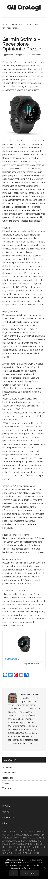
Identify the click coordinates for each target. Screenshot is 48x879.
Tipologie (6, 788)
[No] (44, 867)
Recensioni (7, 778)
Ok (14, 873)
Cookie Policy (8, 817)
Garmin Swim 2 (12, 659)
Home (5, 24)
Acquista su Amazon (32, 664)
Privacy (5, 823)
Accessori (7, 767)
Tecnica (5, 783)
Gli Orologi (24, 7)
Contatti (5, 812)
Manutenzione (9, 772)
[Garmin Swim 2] (24, 644)
